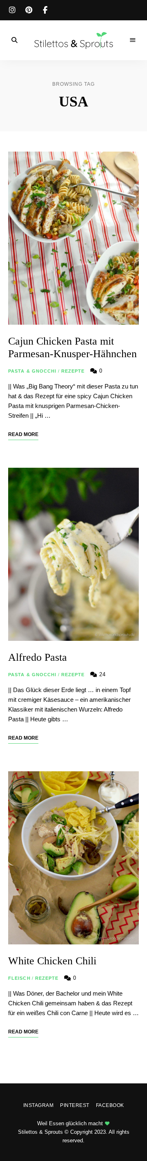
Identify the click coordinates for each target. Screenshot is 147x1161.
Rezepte (73, 371)
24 (101, 674)
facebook (45, 10)
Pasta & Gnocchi (32, 371)
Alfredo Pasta (37, 657)
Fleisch (19, 978)
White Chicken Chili (52, 961)
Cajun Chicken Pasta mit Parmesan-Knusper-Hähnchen (72, 347)
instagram (12, 10)
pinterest (28, 10)
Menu (133, 40)
